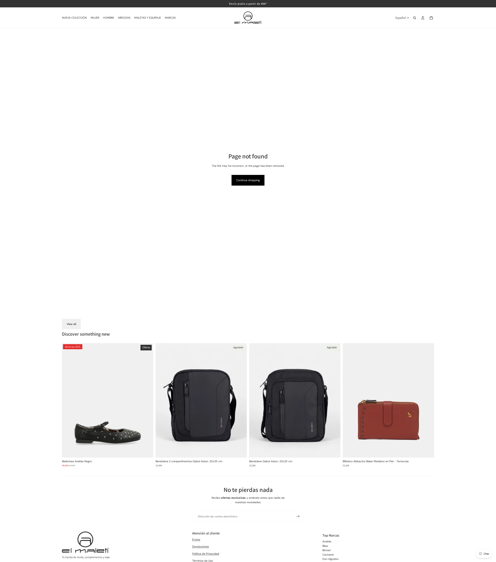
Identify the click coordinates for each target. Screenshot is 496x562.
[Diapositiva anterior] (68, 400)
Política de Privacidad (205, 553)
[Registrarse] (298, 516)
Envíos (196, 539)
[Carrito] (431, 18)
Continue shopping (248, 180)
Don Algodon (330, 559)
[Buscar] (414, 18)
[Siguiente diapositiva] (147, 400)
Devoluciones (200, 546)
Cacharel (328, 554)
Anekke (326, 541)
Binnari (326, 550)
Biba (325, 546)
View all (71, 324)
